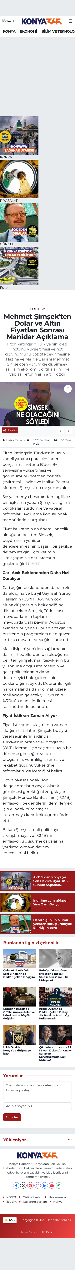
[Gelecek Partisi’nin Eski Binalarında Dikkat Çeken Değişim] (19, 958)
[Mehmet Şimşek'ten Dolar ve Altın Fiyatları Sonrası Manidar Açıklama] (37, 404)
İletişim (11, 1201)
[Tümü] (70, 1140)
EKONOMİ (28, 31)
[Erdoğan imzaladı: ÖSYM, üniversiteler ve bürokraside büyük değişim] (19, 996)
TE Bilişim (49, 1232)
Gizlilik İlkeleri (32, 1197)
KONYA (9, 31)
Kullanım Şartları (35, 1201)
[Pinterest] (30, 1185)
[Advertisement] (37, 76)
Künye (57, 1201)
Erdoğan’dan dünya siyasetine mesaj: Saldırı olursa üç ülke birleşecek (54, 975)
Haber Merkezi (15, 440)
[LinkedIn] (45, 1185)
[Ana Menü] (70, 21)
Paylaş (12, 430)
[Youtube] (52, 1185)
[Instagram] (37, 1185)
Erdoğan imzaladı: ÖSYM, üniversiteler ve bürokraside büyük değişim (19, 1013)
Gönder (12, 1117)
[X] (23, 1185)
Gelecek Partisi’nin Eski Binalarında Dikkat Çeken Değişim (19, 974)
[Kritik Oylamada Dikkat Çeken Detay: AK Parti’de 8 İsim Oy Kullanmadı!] (55, 996)
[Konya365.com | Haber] (42, 21)
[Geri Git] (10, 21)
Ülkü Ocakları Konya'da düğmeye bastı (17, 1050)
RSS (11, 1220)
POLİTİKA (37, 309)
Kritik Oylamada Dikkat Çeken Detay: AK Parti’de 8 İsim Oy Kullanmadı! (54, 1013)
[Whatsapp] (59, 1185)
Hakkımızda (57, 1197)
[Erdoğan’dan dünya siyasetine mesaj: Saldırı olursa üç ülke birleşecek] (55, 958)
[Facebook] (16, 1185)
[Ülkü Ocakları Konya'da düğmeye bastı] (19, 1035)
